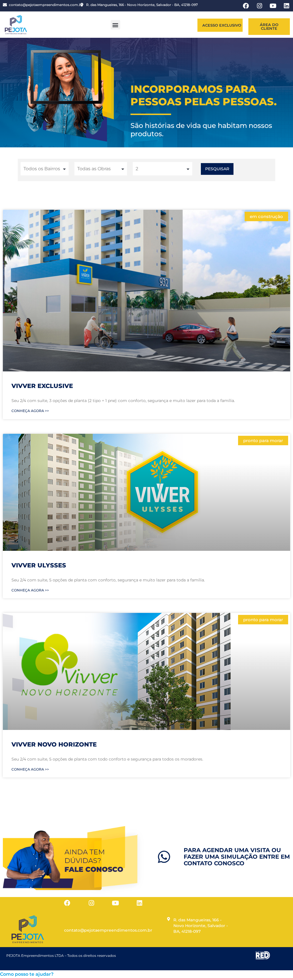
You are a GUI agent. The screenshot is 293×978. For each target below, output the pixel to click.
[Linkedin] (139, 903)
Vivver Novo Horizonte (54, 744)
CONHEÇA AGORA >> (30, 411)
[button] (115, 24)
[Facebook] (67, 903)
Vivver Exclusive (42, 385)
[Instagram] (91, 903)
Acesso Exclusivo (221, 25)
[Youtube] (115, 903)
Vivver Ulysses (38, 565)
